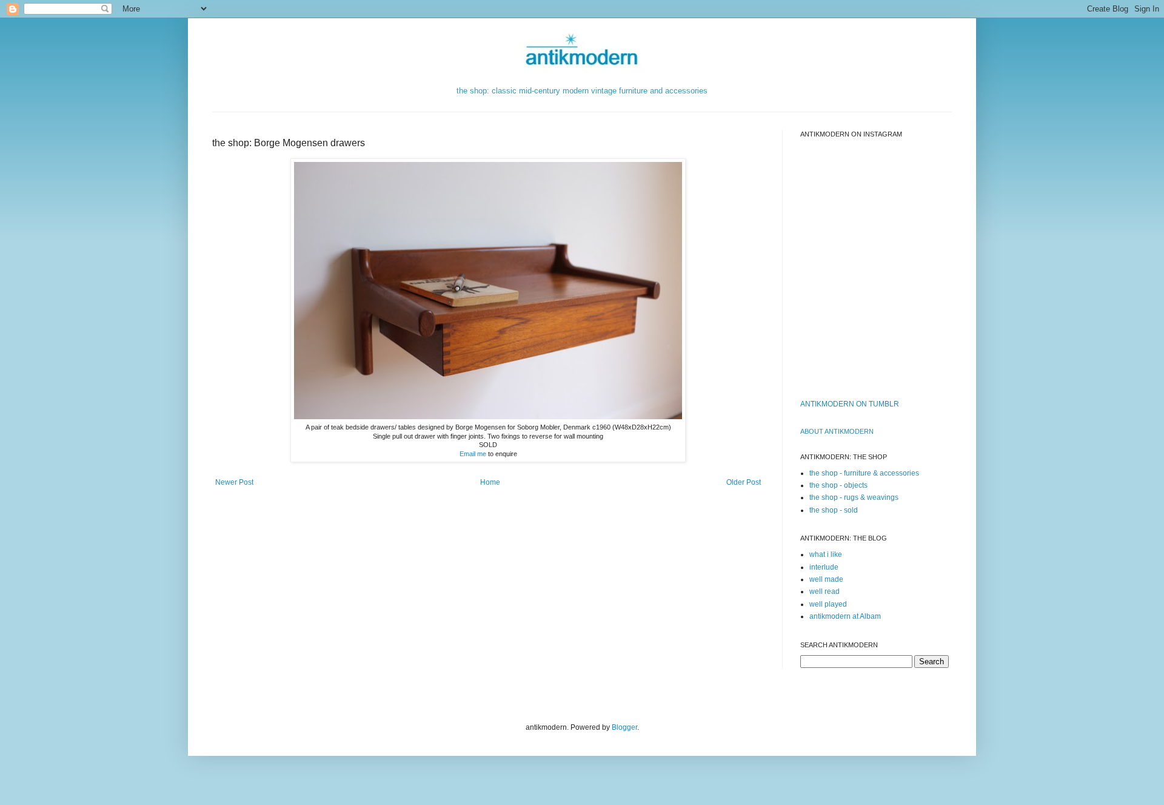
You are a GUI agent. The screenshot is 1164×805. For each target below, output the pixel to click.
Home (490, 482)
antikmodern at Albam (845, 616)
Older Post (743, 482)
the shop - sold (833, 510)
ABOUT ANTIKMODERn (837, 431)
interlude (823, 567)
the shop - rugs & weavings (853, 497)
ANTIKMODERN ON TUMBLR (849, 404)
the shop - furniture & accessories (864, 473)
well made (826, 579)
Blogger (624, 727)
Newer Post (234, 482)
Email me (473, 453)
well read (824, 591)
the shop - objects (838, 485)
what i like (825, 554)
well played (828, 604)
